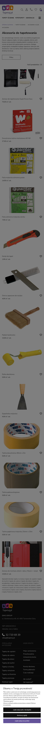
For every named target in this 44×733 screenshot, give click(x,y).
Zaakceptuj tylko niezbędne (22, 710)
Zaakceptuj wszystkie (22, 721)
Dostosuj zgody (22, 715)
